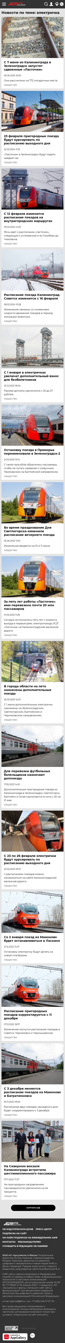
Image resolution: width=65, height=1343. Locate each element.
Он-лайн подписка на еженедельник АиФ (29, 1237)
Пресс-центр (44, 1229)
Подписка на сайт (14, 1233)
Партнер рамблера (28, 1328)
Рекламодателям (29, 1242)
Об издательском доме (17, 1229)
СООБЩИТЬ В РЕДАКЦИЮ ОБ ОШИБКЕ (25, 1246)
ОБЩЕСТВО (10, 85)
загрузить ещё (33, 1208)
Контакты (8, 1242)
